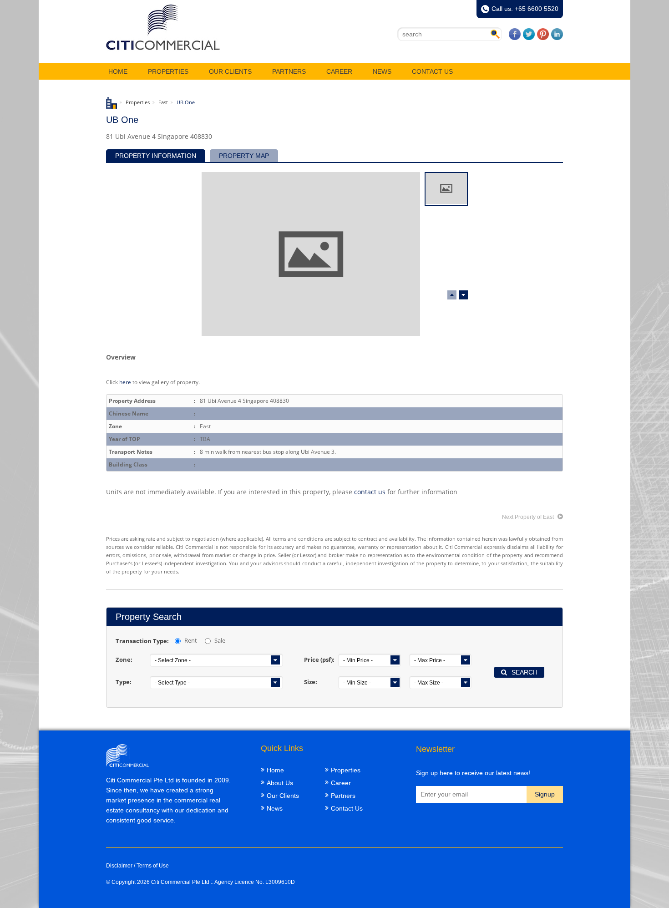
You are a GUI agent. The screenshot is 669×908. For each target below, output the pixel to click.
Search (524, 672)
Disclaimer (119, 865)
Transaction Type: (142, 641)
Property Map (244, 155)
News (382, 71)
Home (117, 71)
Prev (463, 294)
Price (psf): (319, 659)
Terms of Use (153, 865)
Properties (168, 71)
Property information (155, 155)
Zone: (124, 659)
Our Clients (230, 71)
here (125, 382)
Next (451, 294)
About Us (280, 782)
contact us (369, 491)
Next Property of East (528, 517)
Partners (289, 71)
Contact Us (432, 71)
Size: (310, 682)
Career (339, 71)
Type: (124, 682)
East (163, 102)
